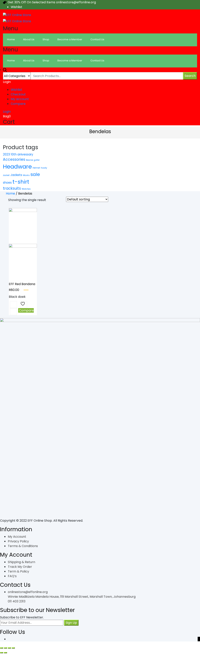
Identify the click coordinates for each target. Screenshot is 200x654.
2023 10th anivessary (18, 154)
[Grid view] (50, 200)
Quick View (13, 311)
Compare (18, 103)
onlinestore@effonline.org (28, 592)
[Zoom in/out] (13, 648)
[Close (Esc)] (1, 648)
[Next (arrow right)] (5, 652)
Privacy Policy (18, 541)
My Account (17, 536)
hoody (44, 167)
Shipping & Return (21, 562)
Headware (17, 166)
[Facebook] (192, 639)
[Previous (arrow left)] (1, 652)
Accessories (14, 159)
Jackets (16, 175)
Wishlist (16, 7)
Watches (26, 188)
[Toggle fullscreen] (9, 648)
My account (20, 99)
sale (35, 174)
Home (10, 193)
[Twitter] (196, 639)
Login (7, 111)
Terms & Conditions (23, 546)
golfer (37, 160)
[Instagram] (199, 639)
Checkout (18, 94)
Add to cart (13, 304)
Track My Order (20, 566)
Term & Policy (18, 571)
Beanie (29, 160)
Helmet (36, 167)
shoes (7, 182)
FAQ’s (12, 576)
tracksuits (12, 188)
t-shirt (20, 181)
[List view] (56, 200)
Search (190, 76)
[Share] (5, 648)
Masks (26, 175)
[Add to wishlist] (23, 304)
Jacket (6, 175)
